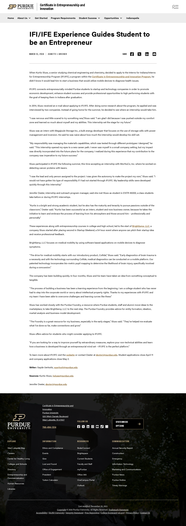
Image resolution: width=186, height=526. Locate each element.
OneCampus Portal (85, 479)
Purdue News (118, 474)
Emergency (117, 458)
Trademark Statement (118, 509)
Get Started (41, 18)
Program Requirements (63, 18)
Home (11, 18)
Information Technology (122, 463)
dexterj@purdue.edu (106, 354)
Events (45, 453)
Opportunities (111, 18)
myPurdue (82, 469)
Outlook (80, 485)
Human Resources (16, 483)
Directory (12, 469)
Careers (11, 453)
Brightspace (82, 453)
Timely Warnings (119, 485)
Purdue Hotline (119, 479)
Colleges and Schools (17, 463)
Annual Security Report (122, 447)
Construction (118, 453)
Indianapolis (132, 18)
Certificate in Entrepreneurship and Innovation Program (121, 76)
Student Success (88, 18)
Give (44, 458)
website (70, 354)
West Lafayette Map (16, 447)
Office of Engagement (52, 469)
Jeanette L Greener (57, 54)
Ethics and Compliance (52, 447)
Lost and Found (49, 463)
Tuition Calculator (50, 479)
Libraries (11, 488)
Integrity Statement (74, 512)
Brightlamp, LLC (140, 226)
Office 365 (82, 474)
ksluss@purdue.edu (63, 375)
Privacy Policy (132, 512)
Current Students (85, 458)
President (46, 474)
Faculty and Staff (84, 463)
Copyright (61, 509)
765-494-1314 (49, 427)
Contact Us (145, 512)
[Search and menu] (174, 6)
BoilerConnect (83, 447)
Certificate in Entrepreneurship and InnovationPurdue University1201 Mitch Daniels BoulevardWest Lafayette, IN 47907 (57, 412)
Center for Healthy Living (19, 458)
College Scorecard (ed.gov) (113, 512)
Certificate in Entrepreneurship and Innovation (62, 7)
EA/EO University (56, 512)
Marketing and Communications (126, 469)
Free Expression (92, 512)
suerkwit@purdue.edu (66, 367)
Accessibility (41, 512)
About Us (22, 18)
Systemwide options (122, 423)
